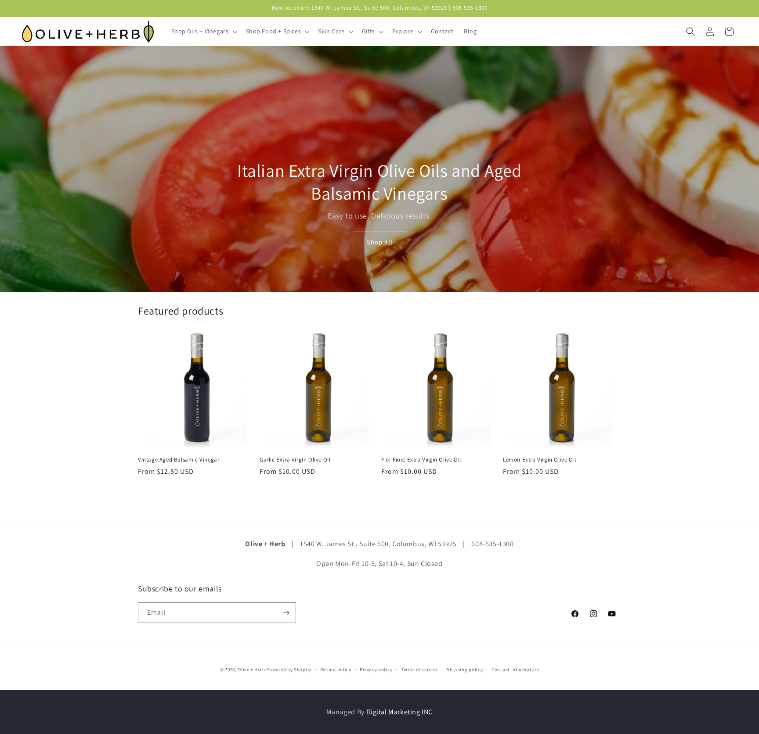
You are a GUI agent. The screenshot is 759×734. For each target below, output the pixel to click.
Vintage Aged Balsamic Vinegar (178, 459)
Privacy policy (376, 669)
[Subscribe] (286, 612)
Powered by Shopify (288, 669)
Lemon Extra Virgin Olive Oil (539, 459)
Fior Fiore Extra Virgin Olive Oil (421, 459)
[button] (203, 31)
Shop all (380, 242)
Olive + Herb (251, 669)
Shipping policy (465, 669)
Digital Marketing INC (399, 711)
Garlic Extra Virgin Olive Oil (295, 459)
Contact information (515, 669)
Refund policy (335, 669)
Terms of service (419, 669)
